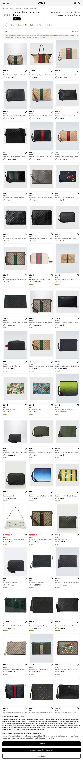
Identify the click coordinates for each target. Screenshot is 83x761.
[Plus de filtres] (5, 25)
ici (44, 37)
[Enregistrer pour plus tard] (26, 71)
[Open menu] (4, 3)
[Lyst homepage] (41, 3)
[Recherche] (8, 3)
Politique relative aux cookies (35, 729)
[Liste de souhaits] (79, 3)
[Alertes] (75, 3)
